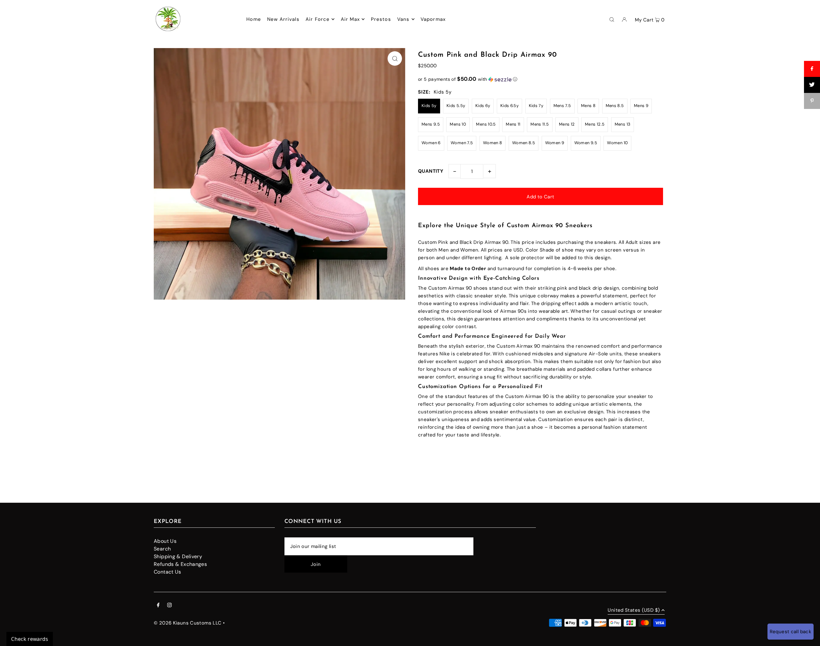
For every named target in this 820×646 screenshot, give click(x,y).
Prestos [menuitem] (381, 19)
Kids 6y (482, 105)
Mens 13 (623, 124)
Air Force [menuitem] (318, 19)
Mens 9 (641, 105)
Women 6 (431, 142)
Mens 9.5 (431, 124)
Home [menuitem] (253, 19)
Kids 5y (429, 105)
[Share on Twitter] (812, 85)
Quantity (430, 171)
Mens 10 (458, 124)
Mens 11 (513, 124)
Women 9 (554, 142)
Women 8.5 (523, 142)
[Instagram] (169, 605)
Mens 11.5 (539, 124)
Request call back (790, 631)
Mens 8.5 (615, 105)
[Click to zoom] (395, 58)
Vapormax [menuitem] (433, 19)
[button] (540, 79)
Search (162, 548)
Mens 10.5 (486, 124)
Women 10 (617, 142)
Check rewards (29, 638)
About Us (165, 541)
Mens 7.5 (562, 105)
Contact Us (167, 571)
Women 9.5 (585, 142)
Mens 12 (567, 124)
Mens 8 (588, 105)
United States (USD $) (634, 610)
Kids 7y (536, 105)
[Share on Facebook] (812, 69)
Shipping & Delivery (178, 556)
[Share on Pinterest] (812, 101)
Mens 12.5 (594, 124)
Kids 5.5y (456, 105)
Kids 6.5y (509, 105)
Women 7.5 (462, 142)
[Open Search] (612, 19)
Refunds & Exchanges (180, 564)
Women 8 (492, 142)
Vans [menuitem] (403, 19)
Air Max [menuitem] (350, 19)
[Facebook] (158, 605)
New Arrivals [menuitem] (283, 19)
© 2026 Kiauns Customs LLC (187, 623)
